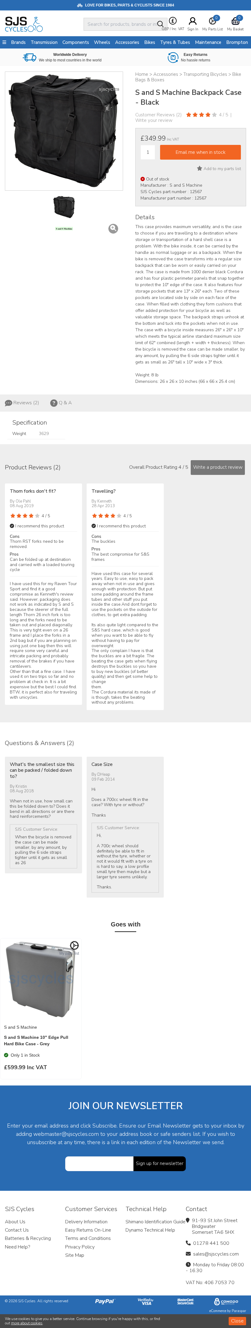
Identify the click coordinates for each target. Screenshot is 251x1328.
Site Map (74, 1255)
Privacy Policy (80, 1247)
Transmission (44, 42)
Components (75, 42)
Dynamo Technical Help (150, 1230)
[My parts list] (74, 945)
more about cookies (27, 1323)
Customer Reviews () (158, 115)
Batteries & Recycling (28, 1238)
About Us (15, 1221)
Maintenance (208, 42)
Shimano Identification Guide (155, 1221)
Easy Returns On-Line (88, 1230)
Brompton (237, 42)
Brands (18, 42)
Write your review (154, 120)
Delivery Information (86, 1221)
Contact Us (17, 1230)
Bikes (149, 42)
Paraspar (239, 1311)
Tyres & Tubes (175, 42)
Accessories (127, 42)
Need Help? (17, 1247)
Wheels (102, 42)
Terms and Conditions (88, 1238)
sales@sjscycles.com (216, 1254)
